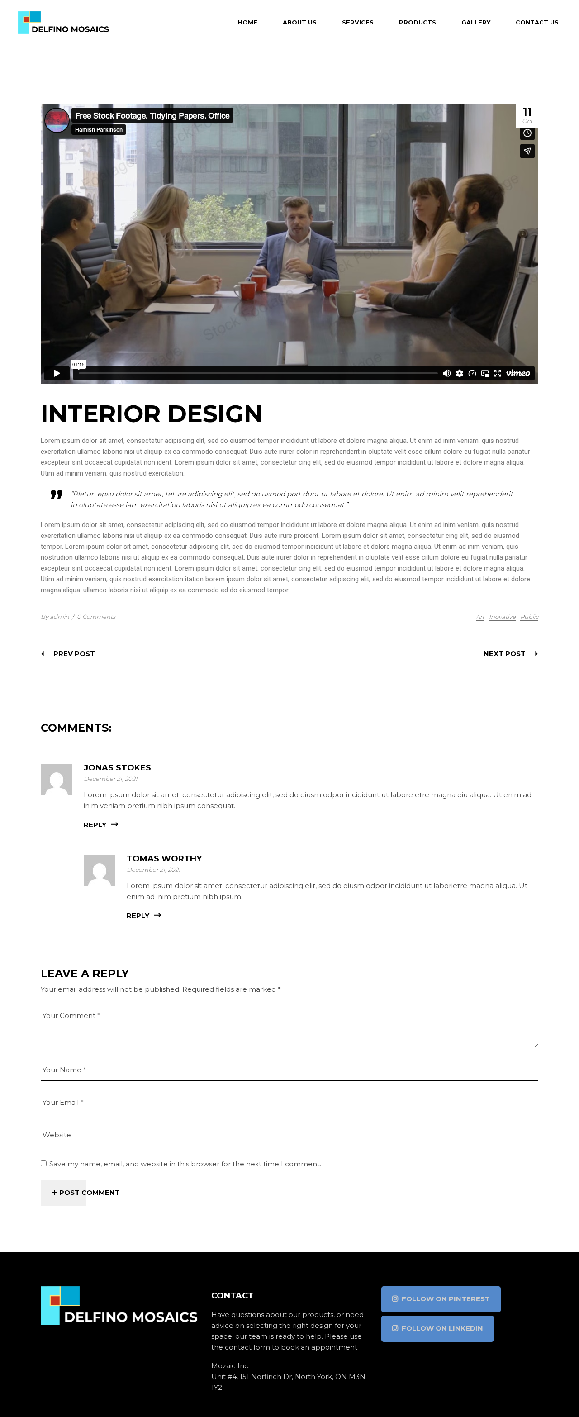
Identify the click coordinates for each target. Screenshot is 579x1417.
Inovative (502, 616)
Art (480, 616)
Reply (95, 824)
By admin (55, 616)
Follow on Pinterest (446, 1298)
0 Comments (96, 616)
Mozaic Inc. (230, 1365)
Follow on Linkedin (442, 1328)
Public (529, 616)
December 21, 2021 (111, 778)
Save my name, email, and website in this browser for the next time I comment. (185, 1164)
